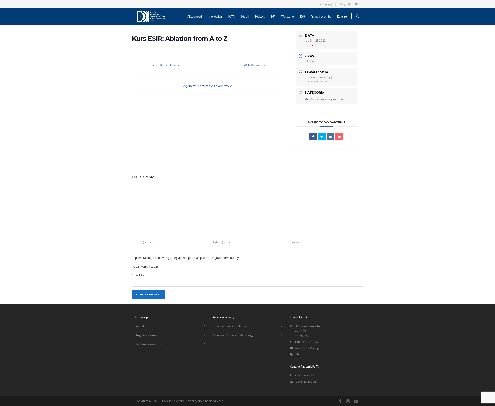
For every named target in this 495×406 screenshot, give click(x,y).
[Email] (339, 136)
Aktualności (194, 16)
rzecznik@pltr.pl (305, 381)
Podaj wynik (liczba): (145, 266)
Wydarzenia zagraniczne (326, 99)
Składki (244, 16)
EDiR (302, 16)
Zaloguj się (326, 4)
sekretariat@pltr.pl (307, 348)
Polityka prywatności (149, 344)
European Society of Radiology (233, 335)
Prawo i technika (321, 16)
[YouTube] (356, 401)
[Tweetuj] (322, 136)
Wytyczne (287, 16)
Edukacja (260, 16)
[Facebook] (340, 401)
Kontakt (342, 16)
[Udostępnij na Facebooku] (313, 136)
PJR (273, 16)
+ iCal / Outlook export (256, 64)
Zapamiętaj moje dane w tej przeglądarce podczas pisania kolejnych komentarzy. (185, 258)
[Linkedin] (330, 136)
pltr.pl (298, 354)
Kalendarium (215, 16)
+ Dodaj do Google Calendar (164, 64)
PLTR (231, 16)
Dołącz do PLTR (348, 4)
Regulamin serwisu (147, 335)
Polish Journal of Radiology (230, 326)
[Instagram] (348, 401)
